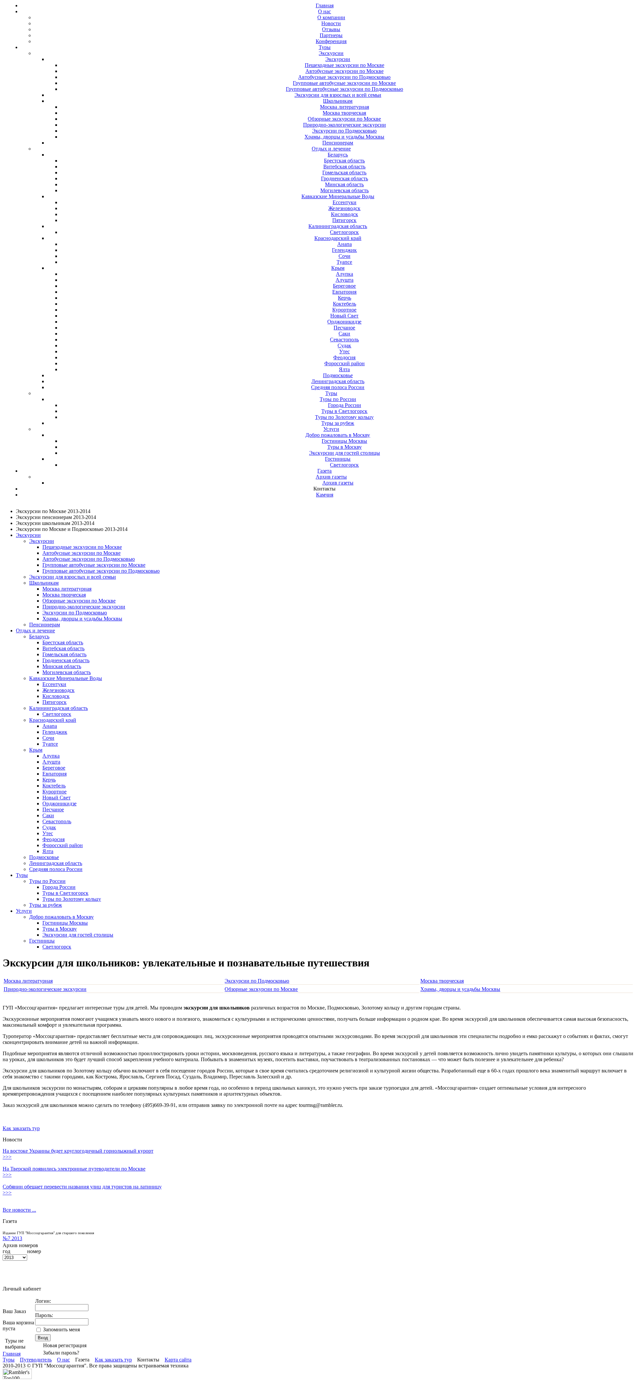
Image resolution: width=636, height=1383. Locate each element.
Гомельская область (344, 172)
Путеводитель (36, 1359)
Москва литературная (344, 107)
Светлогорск (344, 232)
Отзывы (331, 29)
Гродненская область (344, 178)
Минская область (344, 184)
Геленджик (344, 250)
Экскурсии (331, 53)
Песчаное (344, 327)
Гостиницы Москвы (344, 441)
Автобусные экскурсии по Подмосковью (344, 77)
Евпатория (344, 292)
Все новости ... (19, 1210)
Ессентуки (344, 202)
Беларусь (338, 154)
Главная (325, 5)
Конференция (331, 41)
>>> (7, 1157)
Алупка (344, 274)
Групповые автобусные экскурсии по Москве (344, 83)
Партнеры (331, 35)
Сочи (344, 256)
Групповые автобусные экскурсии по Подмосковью (344, 89)
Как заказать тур (21, 1128)
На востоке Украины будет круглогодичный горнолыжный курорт (78, 1151)
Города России (344, 405)
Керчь (344, 298)
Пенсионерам (337, 142)
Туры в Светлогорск (344, 411)
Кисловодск (344, 214)
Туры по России (338, 399)
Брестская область (344, 160)
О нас (324, 11)
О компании (331, 17)
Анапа (344, 244)
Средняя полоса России (337, 387)
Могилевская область (344, 190)
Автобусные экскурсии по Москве (344, 71)
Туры (325, 47)
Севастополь (344, 339)
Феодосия (344, 357)
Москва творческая (344, 113)
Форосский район (344, 363)
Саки (344, 333)
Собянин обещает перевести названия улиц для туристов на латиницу (82, 1186)
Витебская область (344, 166)
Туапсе (344, 262)
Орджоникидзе (344, 321)
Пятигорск (344, 220)
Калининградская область (337, 226)
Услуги (331, 429)
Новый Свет (344, 315)
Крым (337, 268)
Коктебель (344, 304)
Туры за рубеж (337, 423)
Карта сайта (178, 1359)
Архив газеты (331, 477)
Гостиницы (337, 459)
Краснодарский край (337, 238)
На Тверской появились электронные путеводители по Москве (74, 1169)
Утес (344, 351)
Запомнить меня (61, 1329)
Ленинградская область (337, 381)
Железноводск (344, 208)
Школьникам (337, 101)
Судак (344, 345)
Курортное (344, 310)
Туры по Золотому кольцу (344, 417)
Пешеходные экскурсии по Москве (344, 65)
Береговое (344, 286)
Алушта (344, 280)
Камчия (324, 494)
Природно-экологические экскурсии (344, 125)
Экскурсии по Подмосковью (344, 131)
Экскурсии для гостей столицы (344, 453)
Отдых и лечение (331, 148)
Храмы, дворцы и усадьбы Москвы (344, 137)
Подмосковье (338, 375)
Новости (331, 23)
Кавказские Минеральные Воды (337, 196)
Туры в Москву (344, 447)
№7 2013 (12, 1238)
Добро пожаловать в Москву (337, 435)
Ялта (344, 369)
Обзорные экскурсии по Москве (344, 119)
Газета (324, 471)
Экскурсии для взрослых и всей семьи (337, 95)
